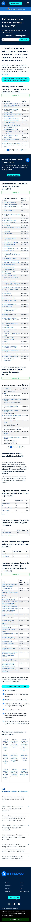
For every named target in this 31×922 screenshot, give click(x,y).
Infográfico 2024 (24, 891)
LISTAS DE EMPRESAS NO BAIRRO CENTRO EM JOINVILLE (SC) (5, 758)
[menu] (27, 3)
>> (26, 150)
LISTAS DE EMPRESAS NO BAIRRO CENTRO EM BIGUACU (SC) (5, 774)
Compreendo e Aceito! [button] (15, 919)
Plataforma (8, 886)
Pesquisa (7, 888)
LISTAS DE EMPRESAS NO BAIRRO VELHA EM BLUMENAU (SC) (24, 773)
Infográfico (8, 891)
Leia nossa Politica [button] (7, 915)
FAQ (21, 888)
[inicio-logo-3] (3, 3)
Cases (21, 886)
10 (22, 150)
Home (7, 883)
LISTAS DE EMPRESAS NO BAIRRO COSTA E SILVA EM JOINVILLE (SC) (14, 773)
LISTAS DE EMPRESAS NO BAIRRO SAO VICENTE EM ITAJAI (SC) (24, 757)
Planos (22, 883)
